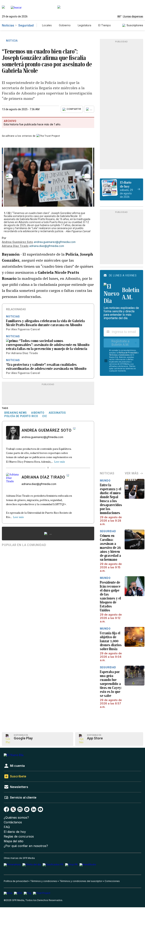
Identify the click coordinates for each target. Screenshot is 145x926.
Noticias (8, 25)
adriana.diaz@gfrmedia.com (46, 245)
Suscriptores (134, 25)
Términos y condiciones (43, 881)
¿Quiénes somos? (16, 817)
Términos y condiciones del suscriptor (80, 881)
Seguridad (26, 25)
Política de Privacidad (128, 353)
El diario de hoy (15, 832)
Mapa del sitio (13, 841)
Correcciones (112, 881)
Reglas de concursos (19, 836)
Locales (47, 25)
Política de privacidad (16, 881)
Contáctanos (13, 822)
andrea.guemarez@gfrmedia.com (55, 242)
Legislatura (84, 25)
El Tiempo (104, 25)
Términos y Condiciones (119, 355)
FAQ (7, 827)
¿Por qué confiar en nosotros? (26, 846)
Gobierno (65, 25)
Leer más (59, 461)
